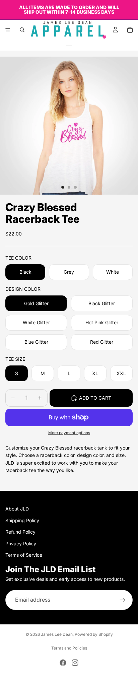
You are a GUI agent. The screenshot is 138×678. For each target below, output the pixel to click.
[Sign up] (123, 600)
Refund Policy (20, 532)
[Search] (22, 29)
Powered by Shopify (94, 634)
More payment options (69, 432)
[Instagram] (75, 663)
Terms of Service (23, 555)
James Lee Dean (57, 634)
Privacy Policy (20, 543)
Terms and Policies (69, 648)
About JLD (17, 509)
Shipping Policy (22, 520)
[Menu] (7, 30)
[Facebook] (63, 663)
